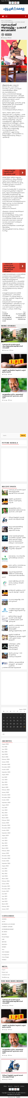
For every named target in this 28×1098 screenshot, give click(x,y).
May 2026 (4, 752)
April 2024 (5, 815)
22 (21, 724)
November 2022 (6, 858)
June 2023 (4, 840)
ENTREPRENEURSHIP (7, 929)
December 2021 (6, 886)
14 (17, 721)
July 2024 (4, 807)
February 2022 (5, 881)
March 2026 (5, 757)
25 (7, 727)
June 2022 (4, 871)
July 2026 (4, 747)
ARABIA (4, 919)
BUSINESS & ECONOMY (8, 924)
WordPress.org (5, 977)
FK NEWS (4, 932)
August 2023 (5, 835)
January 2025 (5, 792)
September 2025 (6, 772)
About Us (10, 1086)
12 (10, 721)
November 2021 (6, 889)
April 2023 (5, 845)
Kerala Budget (5, 937)
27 (14, 727)
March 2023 (5, 848)
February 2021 (5, 906)
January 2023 (5, 853)
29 (21, 727)
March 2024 (5, 818)
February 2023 (5, 851)
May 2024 (4, 813)
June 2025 (4, 780)
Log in (3, 970)
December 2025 (6, 764)
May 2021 (4, 899)
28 (17, 727)
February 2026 (5, 759)
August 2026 (5, 744)
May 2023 (4, 843)
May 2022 (4, 873)
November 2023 (6, 828)
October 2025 (5, 769)
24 (3, 727)
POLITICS (4, 944)
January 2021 (5, 909)
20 (14, 724)
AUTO (3, 921)
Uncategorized (5, 954)
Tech (3, 949)
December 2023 (6, 825)
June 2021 (4, 896)
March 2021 (5, 904)
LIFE (3, 939)
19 (10, 724)
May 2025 (4, 782)
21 (17, 724)
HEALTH (4, 934)
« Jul (3, 734)
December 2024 (6, 795)
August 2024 (5, 805)
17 (3, 724)
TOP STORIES (5, 952)
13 (14, 721)
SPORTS (4, 947)
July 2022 (4, 868)
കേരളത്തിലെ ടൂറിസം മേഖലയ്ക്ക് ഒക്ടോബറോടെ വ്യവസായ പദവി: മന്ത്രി (12, 396)
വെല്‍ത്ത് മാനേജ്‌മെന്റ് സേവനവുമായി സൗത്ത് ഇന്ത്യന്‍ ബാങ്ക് (7, 316)
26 (10, 727)
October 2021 (5, 891)
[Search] (26, 16)
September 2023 (6, 833)
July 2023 (4, 838)
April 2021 (5, 901)
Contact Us (16, 1086)
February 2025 (5, 790)
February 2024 (5, 820)
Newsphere (10, 1094)
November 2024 (6, 797)
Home (5, 1086)
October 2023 (5, 830)
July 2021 (4, 894)
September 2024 (6, 802)
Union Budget (5, 957)
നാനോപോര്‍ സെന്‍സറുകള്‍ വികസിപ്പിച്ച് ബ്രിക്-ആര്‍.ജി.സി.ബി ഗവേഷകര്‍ (12, 346)
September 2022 (6, 863)
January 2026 (5, 762)
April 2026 (5, 754)
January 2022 (5, 884)
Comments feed (6, 975)
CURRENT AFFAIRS (7, 927)
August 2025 (5, 774)
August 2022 (5, 866)
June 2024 (4, 810)
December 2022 (6, 856)
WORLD (4, 960)
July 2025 (4, 777)
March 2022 (5, 878)
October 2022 (5, 861)
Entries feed (5, 972)
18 (7, 724)
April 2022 (5, 876)
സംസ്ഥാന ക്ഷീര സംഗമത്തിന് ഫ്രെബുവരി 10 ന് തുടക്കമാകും (21, 315)
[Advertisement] (14, 154)
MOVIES (4, 942)
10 (3, 721)
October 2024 (5, 800)
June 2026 (4, 749)
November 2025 (6, 767)
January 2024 (5, 823)
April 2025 (5, 785)
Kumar (10, 37)
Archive (22, 1086)
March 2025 (5, 787)
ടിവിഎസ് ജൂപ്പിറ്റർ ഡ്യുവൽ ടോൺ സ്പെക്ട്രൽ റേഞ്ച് (12, 1076)
